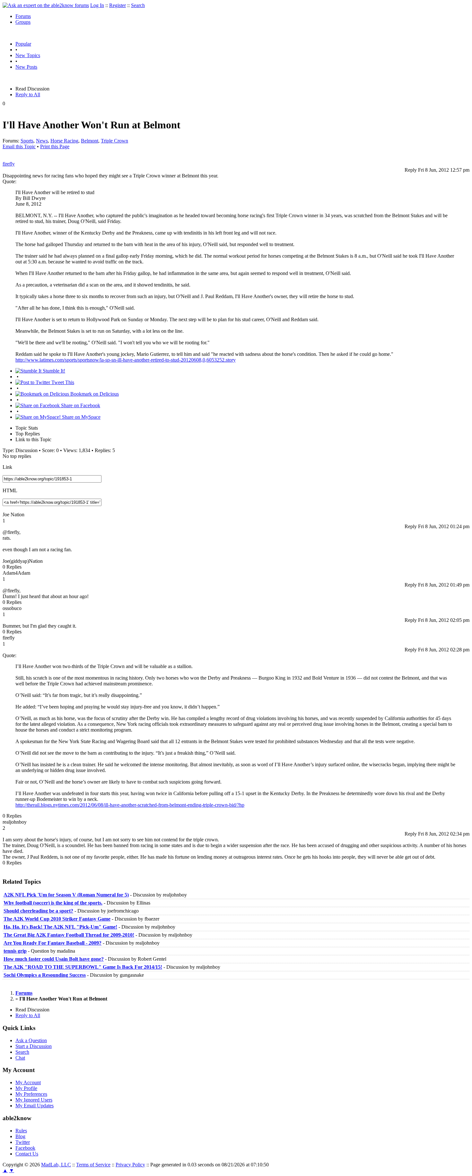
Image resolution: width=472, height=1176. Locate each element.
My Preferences (31, 1094)
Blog (20, 1136)
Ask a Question (31, 1040)
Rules (21, 1130)
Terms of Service (93, 1164)
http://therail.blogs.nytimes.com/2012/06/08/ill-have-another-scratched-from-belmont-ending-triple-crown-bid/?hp (129, 805)
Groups (23, 22)
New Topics (27, 55)
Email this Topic (19, 146)
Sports (27, 140)
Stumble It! (53, 370)
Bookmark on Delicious (94, 394)
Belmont (89, 140)
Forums (23, 16)
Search (138, 5)
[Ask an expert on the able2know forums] (46, 5)
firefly (9, 164)
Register (117, 5)
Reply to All (27, 94)
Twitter (22, 1142)
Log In (97, 5)
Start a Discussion (33, 1046)
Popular (23, 44)
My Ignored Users (33, 1100)
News (42, 140)
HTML (10, 490)
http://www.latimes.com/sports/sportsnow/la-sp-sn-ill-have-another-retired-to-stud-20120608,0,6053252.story (125, 360)
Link (7, 467)
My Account (28, 1082)
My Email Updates (34, 1105)
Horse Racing (64, 140)
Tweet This (62, 382)
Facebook (25, 1148)
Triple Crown (114, 140)
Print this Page (54, 146)
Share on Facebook (80, 405)
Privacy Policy (130, 1164)
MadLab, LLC (56, 1164)
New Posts (26, 67)
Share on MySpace (81, 417)
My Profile (26, 1088)
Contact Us (26, 1153)
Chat (20, 1057)
